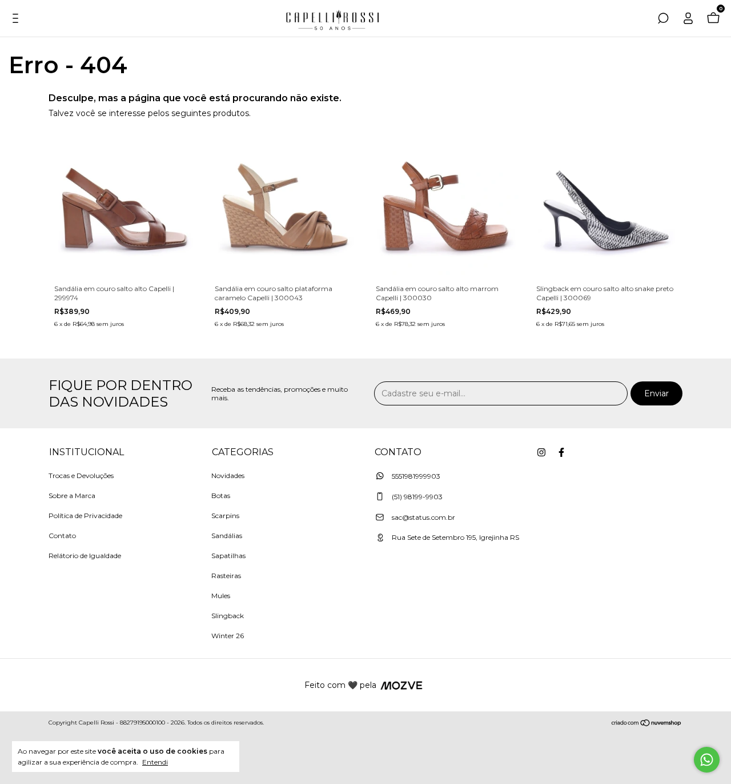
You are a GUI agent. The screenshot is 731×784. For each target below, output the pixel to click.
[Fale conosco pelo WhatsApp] (707, 760)
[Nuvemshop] (646, 724)
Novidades (227, 475)
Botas (220, 495)
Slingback (227, 615)
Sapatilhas (228, 555)
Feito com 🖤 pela (340, 685)
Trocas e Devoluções (81, 475)
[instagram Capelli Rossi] (541, 452)
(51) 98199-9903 (416, 496)
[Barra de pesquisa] (663, 20)
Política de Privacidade (85, 515)
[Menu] (18, 20)
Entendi (155, 762)
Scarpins (225, 515)
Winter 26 (227, 635)
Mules (220, 595)
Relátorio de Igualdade (85, 555)
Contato (62, 535)
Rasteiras (226, 575)
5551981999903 (415, 476)
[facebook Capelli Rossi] (561, 452)
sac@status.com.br (423, 517)
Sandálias (226, 535)
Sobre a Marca (72, 495)
